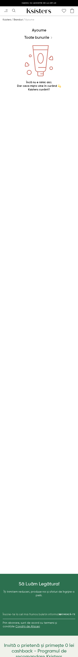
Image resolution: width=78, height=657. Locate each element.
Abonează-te (67, 614)
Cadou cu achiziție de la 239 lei (39, 3)
